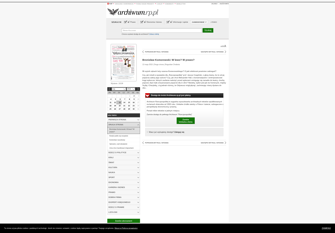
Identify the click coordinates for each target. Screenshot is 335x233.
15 (129, 102)
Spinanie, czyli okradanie (118, 144)
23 (134, 106)
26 (115, 109)
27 (120, 109)
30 (134, 109)
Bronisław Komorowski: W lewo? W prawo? (121, 130)
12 (115, 102)
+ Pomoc (213, 22)
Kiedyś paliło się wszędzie (118, 136)
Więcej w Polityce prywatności (126, 228)
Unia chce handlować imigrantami (121, 148)
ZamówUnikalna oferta (185, 120)
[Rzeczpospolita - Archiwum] (133, 12)
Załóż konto (224, 3)
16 (134, 102)
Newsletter (180, 4)
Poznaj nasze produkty (145, 4)
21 (124, 106)
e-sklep (160, 4)
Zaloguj (214, 3)
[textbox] (162, 30)
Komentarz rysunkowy (117, 140)
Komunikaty (169, 4)
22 (129, 106)
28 (124, 109)
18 (110, 106)
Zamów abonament (123, 221)
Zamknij (326, 228)
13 (120, 102)
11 (110, 102)
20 (120, 106)
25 (110, 109)
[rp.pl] (109, 3)
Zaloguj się (166, 132)
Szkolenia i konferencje (124, 4)
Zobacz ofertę (154, 34)
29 (129, 109)
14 (124, 102)
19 (115, 106)
